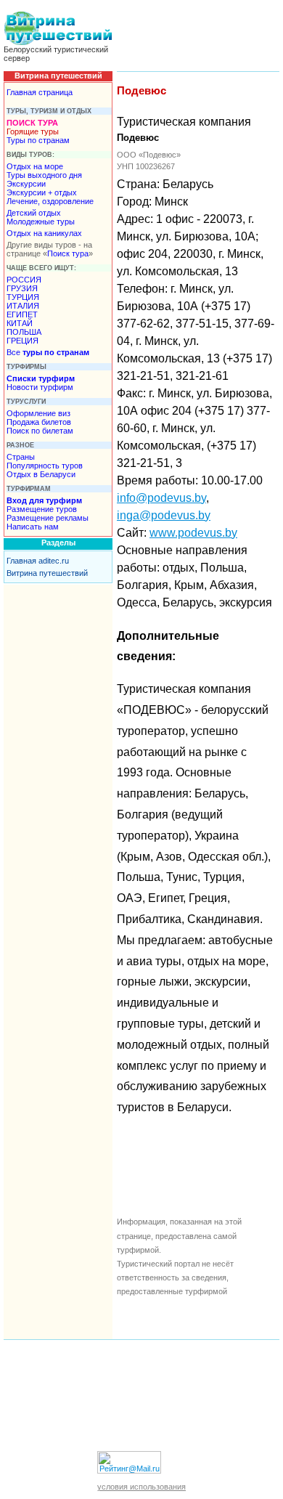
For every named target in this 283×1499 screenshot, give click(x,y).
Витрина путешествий (47, 573)
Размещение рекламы (48, 517)
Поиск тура (68, 253)
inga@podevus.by (163, 515)
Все (48, 352)
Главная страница (40, 92)
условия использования (141, 1486)
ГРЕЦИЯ (22, 340)
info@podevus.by (161, 498)
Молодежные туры (41, 221)
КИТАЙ (20, 323)
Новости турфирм (40, 387)
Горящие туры (33, 131)
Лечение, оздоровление (50, 201)
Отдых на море (35, 166)
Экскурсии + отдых (42, 192)
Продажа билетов (39, 422)
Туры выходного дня (44, 175)
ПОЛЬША (24, 332)
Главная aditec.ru (38, 560)
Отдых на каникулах (44, 233)
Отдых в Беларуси (41, 474)
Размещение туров (42, 509)
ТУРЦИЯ (23, 297)
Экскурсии (26, 183)
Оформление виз (38, 413)
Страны (21, 456)
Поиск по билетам (40, 430)
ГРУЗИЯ (22, 288)
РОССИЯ (24, 279)
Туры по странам (38, 140)
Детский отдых (34, 212)
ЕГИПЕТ (22, 314)
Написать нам (33, 526)
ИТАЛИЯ (23, 305)
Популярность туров (45, 465)
